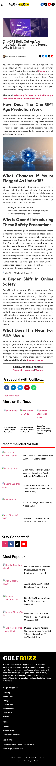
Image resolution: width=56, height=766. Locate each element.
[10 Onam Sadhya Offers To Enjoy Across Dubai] (11, 416)
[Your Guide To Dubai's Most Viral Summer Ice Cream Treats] (12, 458)
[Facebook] (11, 544)
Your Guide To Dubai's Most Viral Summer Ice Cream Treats (38, 457)
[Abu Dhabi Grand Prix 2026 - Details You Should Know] (28, 416)
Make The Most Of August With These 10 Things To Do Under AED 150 (36, 616)
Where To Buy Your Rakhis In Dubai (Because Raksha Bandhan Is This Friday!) (37, 488)
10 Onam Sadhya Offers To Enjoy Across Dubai (10, 429)
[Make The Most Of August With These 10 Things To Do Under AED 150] (13, 618)
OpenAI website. (35, 360)
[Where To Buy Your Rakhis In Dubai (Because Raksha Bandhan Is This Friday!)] (12, 489)
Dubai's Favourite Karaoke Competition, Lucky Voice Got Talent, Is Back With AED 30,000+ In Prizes (37, 632)
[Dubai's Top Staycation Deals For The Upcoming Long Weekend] (44, 416)
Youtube (39, 370)
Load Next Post (11, 395)
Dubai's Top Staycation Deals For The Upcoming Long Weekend (44, 429)
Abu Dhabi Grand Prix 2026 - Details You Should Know (26, 429)
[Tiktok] (17, 544)
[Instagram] (5, 544)
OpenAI (42, 71)
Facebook (17, 370)
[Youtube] (24, 544)
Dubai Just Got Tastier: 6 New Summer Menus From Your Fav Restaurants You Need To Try (37, 472)
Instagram (29, 370)
